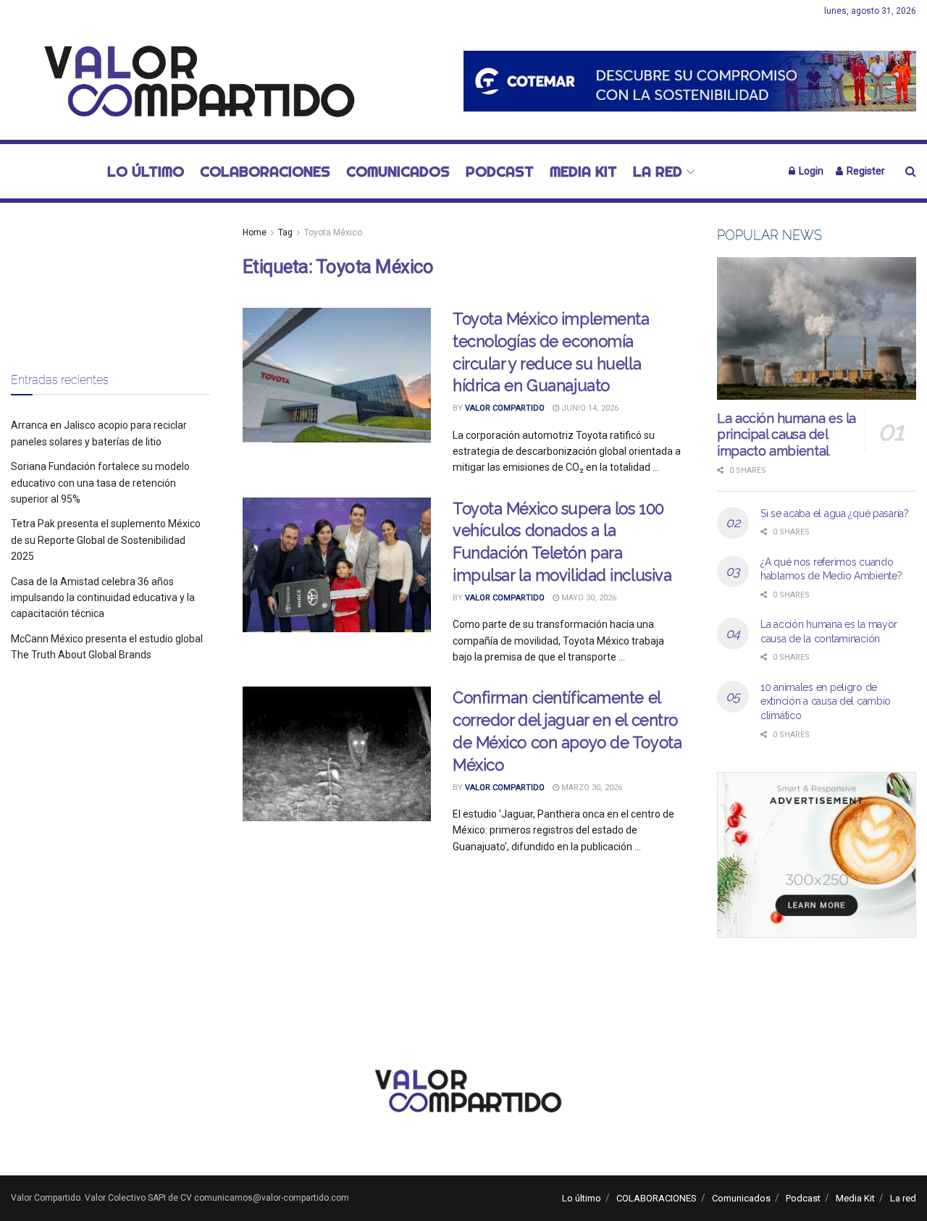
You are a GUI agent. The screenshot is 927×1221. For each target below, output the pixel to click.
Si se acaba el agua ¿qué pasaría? (834, 513)
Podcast (500, 171)
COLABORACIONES (265, 171)
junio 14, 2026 (588, 408)
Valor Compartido (505, 408)
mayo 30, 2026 (587, 598)
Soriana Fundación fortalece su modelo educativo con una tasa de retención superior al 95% (100, 483)
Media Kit (583, 171)
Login (810, 171)
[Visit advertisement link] (690, 81)
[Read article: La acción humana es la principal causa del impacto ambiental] (816, 328)
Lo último (145, 171)
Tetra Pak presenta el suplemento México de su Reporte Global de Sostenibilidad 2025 (106, 540)
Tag (285, 232)
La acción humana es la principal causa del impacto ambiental (786, 434)
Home (255, 232)
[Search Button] (910, 171)
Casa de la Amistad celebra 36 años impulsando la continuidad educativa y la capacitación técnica (103, 598)
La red (657, 171)
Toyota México (333, 232)
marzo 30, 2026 (590, 787)
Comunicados (398, 171)
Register (864, 171)
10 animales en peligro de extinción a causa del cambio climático (825, 701)
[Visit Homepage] (191, 81)
